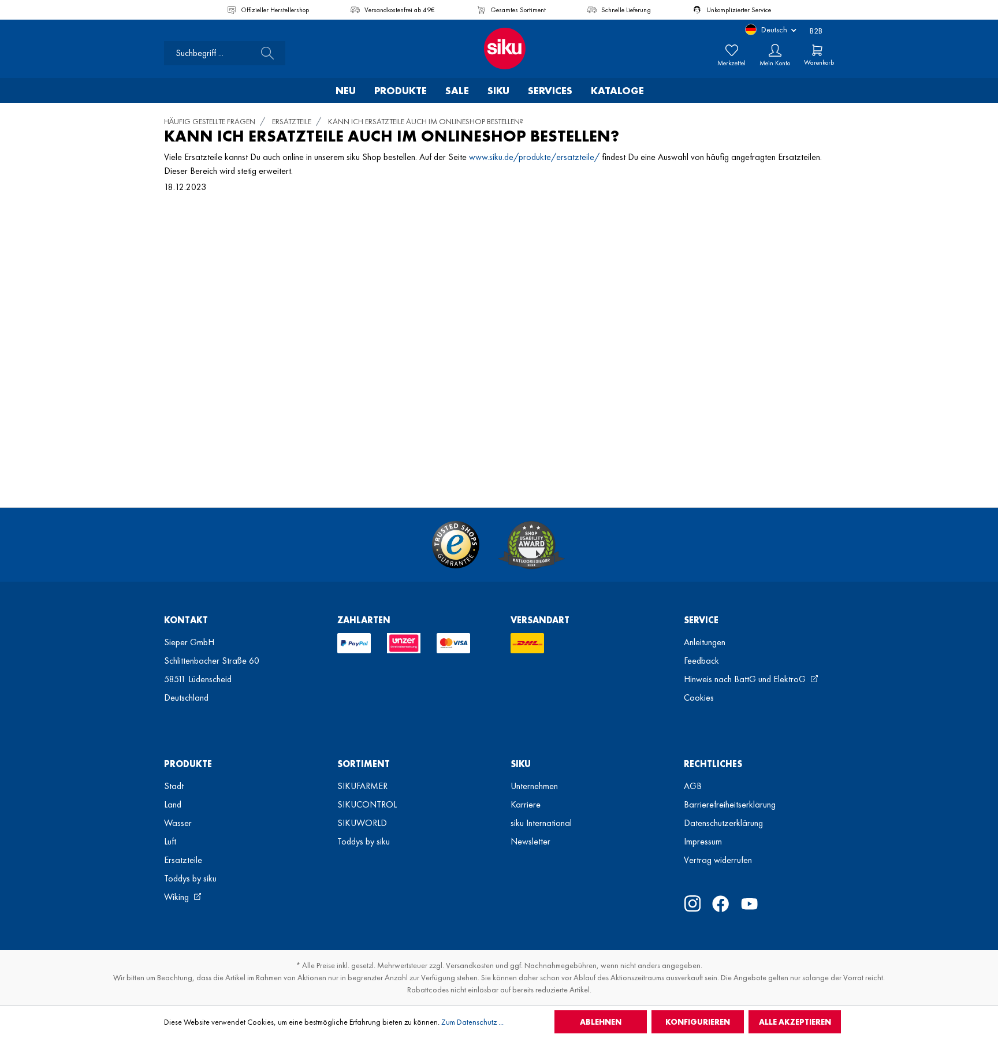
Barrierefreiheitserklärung (730, 804)
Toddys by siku (190, 878)
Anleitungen (704, 642)
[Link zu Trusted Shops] (455, 544)
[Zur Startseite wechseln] (499, 48)
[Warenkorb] (817, 50)
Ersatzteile (183, 860)
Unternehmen (534, 786)
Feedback (701, 660)
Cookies (699, 697)
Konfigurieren (697, 1022)
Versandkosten (470, 965)
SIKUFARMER (362, 786)
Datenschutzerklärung (723, 823)
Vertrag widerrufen (718, 860)
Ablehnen (600, 1022)
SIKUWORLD (362, 823)
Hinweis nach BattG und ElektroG (746, 679)
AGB (693, 786)
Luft (170, 841)
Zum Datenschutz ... (472, 1022)
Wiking (177, 897)
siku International (541, 823)
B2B (816, 30)
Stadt (174, 786)
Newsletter (530, 841)
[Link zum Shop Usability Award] (531, 544)
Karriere (526, 804)
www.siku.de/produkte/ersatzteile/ (534, 157)
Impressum (703, 841)
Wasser (178, 823)
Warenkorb (819, 62)
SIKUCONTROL (367, 804)
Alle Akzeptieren (795, 1022)
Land (172, 804)
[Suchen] (264, 53)
